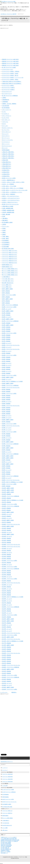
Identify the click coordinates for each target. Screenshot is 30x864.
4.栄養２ (4, 230)
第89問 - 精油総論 (6, 466)
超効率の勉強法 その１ (7, 264)
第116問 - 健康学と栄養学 (8, 520)
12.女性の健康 (5, 246)
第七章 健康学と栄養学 (7, 222)
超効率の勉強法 (5, 815)
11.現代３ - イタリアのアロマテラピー (11, 200)
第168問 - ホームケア (7, 625)
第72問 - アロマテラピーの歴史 (9, 431)
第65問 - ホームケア (6, 417)
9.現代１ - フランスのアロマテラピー (10, 196)
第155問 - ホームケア (7, 598)
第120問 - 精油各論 (6, 528)
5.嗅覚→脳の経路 (6, 214)
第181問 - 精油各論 (6, 651)
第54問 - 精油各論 (6, 395)
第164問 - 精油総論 (6, 617)
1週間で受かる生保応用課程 (6, 845)
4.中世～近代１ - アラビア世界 (9, 186)
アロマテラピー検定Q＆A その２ (9, 256)
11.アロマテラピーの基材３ (8, 89)
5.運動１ (4, 232)
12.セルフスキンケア (7, 91)
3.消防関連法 (5, 101)
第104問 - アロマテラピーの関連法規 (10, 496)
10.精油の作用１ (6, 170)
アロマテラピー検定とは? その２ (9, 252)
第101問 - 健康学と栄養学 (8, 490)
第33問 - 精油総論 (6, 353)
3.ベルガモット (5, 113)
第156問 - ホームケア (7, 600)
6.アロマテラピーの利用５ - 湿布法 (10, 79)
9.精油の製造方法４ (6, 168)
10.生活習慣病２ (6, 242)
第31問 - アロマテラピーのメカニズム (10, 349)
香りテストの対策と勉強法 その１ (10, 268)
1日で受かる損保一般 (5, 847)
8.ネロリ (4, 123)
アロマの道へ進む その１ (8, 278)
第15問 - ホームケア (6, 317)
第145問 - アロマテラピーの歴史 (9, 578)
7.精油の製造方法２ (6, 164)
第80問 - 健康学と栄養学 (7, 447)
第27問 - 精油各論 (6, 341)
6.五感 (3, 216)
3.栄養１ (4, 228)
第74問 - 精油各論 (6, 435)
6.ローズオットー (6, 119)
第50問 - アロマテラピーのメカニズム (10, 387)
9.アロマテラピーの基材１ (8, 85)
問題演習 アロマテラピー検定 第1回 (10, 59)
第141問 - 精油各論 (6, 570)
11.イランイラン (5, 129)
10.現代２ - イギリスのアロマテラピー (11, 198)
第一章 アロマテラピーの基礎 (9, 67)
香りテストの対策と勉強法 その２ (10, 270)
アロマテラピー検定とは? (7, 810)
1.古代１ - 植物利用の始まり (8, 180)
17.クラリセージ (6, 141)
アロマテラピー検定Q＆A (7, 813)
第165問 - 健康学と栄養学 (8, 619)
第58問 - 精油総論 (6, 403)
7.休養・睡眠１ (5, 236)
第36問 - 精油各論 (6, 359)
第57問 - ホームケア (6, 401)
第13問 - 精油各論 (6, 313)
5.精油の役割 (5, 160)
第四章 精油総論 (5, 150)
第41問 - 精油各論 (6, 369)
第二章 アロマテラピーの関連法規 (10, 95)
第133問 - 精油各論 (6, 554)
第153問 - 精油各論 (6, 594)
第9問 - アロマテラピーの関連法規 (10, 305)
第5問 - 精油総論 (6, 296)
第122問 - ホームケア (7, 532)
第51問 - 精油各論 (6, 389)
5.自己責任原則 (5, 105)
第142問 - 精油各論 (6, 572)
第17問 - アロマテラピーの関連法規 (10, 321)
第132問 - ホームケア (7, 552)
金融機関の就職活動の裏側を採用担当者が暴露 (10, 839)
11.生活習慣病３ (5, 244)
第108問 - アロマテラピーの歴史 (9, 504)
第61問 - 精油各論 (6, 409)
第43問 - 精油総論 (6, 373)
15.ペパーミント (6, 137)
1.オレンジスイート (6, 109)
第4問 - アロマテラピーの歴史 (9, 294)
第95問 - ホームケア (6, 478)
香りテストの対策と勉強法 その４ (10, 274)
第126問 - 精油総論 (6, 540)
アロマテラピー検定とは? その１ (9, 250)
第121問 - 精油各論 (6, 530)
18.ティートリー (6, 143)
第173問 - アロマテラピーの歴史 (9, 635)
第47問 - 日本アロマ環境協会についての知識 (12, 381)
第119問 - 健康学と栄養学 (8, 526)
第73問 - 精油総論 (6, 433)
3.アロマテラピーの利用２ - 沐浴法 (10, 73)
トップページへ (3, 692)
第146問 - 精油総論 (6, 580)
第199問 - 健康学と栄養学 (8, 687)
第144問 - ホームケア (7, 576)
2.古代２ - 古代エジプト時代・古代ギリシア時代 (13, 182)
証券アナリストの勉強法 (5, 851)
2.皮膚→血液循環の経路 (7, 208)
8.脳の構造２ (5, 220)
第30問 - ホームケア (6, 347)
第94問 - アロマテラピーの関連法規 (10, 476)
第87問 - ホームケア (6, 462)
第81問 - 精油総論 (6, 449)
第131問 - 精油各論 (6, 550)
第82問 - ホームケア (6, 451)
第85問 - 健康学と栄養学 (7, 457)
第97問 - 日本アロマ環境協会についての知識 (12, 482)
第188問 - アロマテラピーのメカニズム (11, 665)
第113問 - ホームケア (7, 514)
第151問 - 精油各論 (6, 590)
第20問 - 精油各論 (6, 327)
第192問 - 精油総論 (6, 673)
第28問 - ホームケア (6, 343)
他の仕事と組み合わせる (7, 282)
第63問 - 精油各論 (6, 413)
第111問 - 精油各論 (6, 510)
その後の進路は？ (6, 276)
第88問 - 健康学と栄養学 (7, 464)
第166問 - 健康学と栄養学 (8, 621)
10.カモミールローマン (7, 127)
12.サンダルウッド (6, 131)
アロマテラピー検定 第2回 (7, 776)
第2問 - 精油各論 (6, 290)
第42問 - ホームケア (6, 371)
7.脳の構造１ (5, 218)
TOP (8, 14)
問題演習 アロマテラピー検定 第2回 (10, 61)
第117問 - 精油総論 (6, 522)
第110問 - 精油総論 (6, 508)
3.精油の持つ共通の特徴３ (8, 156)
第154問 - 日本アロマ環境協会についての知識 (12, 596)
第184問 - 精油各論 (6, 657)
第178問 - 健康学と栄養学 (8, 645)
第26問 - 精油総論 (6, 339)
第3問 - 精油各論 (6, 292)
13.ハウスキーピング (7, 93)
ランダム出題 (4, 785)
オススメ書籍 (4, 827)
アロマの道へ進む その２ (8, 280)
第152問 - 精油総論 (6, 592)
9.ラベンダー (5, 125)
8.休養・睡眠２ (5, 238)
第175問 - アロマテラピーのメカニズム (11, 639)
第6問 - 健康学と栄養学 (7, 298)
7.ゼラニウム (5, 121)
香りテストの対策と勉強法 (7, 818)
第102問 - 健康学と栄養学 (8, 492)
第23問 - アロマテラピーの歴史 (9, 333)
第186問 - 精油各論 (6, 661)
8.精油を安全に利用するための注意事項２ (11, 83)
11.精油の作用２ (5, 172)
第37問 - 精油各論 (6, 361)
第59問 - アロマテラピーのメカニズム (10, 405)
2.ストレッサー (5, 226)
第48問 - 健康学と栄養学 (7, 383)
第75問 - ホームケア (6, 437)
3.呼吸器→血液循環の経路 (8, 210)
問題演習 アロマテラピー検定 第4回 (10, 65)
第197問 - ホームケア (7, 683)
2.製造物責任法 (5, 99)
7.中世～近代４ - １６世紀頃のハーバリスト (12, 192)
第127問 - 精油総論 (6, 542)
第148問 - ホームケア (7, 584)
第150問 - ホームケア (7, 588)
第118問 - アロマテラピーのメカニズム (11, 524)
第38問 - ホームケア (6, 363)
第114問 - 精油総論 (6, 516)
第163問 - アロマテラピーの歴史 (9, 614)
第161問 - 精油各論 (6, 610)
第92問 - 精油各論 (6, 472)
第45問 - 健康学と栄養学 (7, 377)
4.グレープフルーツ (6, 115)
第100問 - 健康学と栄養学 (8, 488)
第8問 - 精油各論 (6, 303)
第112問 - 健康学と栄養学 (8, 512)
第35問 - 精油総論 (6, 357)
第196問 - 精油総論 (6, 681)
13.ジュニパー (5, 133)
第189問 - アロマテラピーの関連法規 (10, 667)
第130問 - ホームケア (7, 548)
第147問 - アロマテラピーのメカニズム (11, 582)
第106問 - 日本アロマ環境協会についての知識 (12, 500)
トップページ (4, 767)
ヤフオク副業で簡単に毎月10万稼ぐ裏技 (9, 838)
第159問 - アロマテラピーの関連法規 (10, 606)
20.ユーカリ (5, 148)
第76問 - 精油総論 (6, 439)
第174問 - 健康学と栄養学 (8, 637)
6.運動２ (4, 234)
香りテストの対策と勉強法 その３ (10, 272)
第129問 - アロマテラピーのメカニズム (11, 546)
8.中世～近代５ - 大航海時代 (8, 194)
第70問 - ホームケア (6, 427)
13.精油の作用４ (6, 176)
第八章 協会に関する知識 (8, 248)
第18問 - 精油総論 (6, 323)
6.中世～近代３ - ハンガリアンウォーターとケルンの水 (14, 190)
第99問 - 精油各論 (6, 486)
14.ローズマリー (6, 135)
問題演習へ (14, 692)
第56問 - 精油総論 (6, 399)
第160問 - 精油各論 (6, 608)
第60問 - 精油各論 (6, 407)
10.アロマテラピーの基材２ (8, 87)
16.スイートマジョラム (7, 139)
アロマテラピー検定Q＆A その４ (9, 260)
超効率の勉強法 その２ (7, 266)
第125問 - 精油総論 (6, 538)
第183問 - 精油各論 (6, 655)
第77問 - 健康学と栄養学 (7, 441)
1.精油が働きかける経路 (7, 206)
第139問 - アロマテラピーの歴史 (9, 566)
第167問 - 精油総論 (6, 623)
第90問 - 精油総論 (6, 468)
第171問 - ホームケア (7, 631)
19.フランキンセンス (7, 146)
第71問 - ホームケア (6, 429)
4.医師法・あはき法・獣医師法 (9, 103)
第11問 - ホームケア (6, 309)
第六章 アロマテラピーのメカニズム (10, 204)
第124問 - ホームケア (7, 536)
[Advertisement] (15, 44)
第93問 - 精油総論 (6, 474)
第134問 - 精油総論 (6, 556)
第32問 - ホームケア (6, 351)
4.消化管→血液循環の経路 (8, 212)
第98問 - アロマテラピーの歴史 (9, 484)
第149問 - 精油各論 (6, 586)
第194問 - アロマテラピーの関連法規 (10, 677)
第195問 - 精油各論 (6, 679)
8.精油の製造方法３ (6, 166)
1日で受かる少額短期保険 (6, 846)
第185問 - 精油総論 (6, 659)
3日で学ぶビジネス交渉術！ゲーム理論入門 (9, 841)
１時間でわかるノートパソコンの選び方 (8, 837)
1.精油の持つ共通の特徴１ (8, 152)
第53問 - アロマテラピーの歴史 (9, 393)
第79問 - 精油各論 (6, 445)
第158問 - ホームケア (7, 604)
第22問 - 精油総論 (6, 331)
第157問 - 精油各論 (6, 602)
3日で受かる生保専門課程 (6, 843)
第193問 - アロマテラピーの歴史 (9, 675)
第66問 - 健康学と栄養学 (7, 419)
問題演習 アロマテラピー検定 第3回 (10, 63)
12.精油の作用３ (6, 174)
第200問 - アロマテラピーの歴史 (9, 689)
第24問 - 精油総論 (6, 335)
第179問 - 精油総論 (6, 647)
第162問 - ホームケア (7, 612)
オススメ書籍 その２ (7, 286)
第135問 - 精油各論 (6, 558)
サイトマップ (4, 770)
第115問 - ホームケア (7, 518)
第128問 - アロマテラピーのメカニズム (11, 544)
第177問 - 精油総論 (6, 643)
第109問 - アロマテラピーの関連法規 (10, 506)
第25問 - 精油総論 (6, 337)
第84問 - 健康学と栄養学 (7, 455)
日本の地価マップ (4, 852)
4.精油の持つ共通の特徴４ (8, 158)
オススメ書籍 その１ (7, 284)
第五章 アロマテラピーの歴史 (9, 178)
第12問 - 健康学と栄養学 (7, 311)
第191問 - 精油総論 (6, 671)
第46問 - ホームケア (6, 379)
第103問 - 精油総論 (6, 494)
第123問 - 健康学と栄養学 (8, 534)
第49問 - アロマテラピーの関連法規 (10, 385)
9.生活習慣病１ (5, 240)
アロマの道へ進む (5, 822)
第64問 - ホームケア (6, 415)
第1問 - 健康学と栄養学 (7, 288)
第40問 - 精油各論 (6, 367)
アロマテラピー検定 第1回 (7, 774)
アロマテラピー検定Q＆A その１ (9, 254)
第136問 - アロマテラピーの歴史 (9, 560)
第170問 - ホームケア (7, 629)
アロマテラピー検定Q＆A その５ (9, 262)
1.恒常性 (4, 224)
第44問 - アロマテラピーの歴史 (9, 375)
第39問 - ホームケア (6, 365)
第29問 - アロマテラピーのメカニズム (10, 345)
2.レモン (4, 111)
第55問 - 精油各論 (6, 397)
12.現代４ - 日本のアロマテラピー (10, 202)
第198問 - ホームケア (7, 685)
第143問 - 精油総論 (6, 574)
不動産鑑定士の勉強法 (5, 850)
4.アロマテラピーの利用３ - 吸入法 (10, 75)
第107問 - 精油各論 (6, 502)
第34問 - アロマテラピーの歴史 (9, 355)
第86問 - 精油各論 (6, 460)
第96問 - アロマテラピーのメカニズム (10, 480)
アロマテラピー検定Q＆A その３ (9, 258)
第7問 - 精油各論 (6, 300)
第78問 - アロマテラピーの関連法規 (10, 443)
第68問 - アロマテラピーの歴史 (9, 423)
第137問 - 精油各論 (6, 562)
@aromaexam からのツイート (7, 761)
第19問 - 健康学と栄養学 (7, 325)
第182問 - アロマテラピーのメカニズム (11, 653)
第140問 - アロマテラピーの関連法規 (10, 568)
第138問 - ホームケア (7, 564)
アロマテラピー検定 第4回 (7, 781)
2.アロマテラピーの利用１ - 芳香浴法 (10, 71)
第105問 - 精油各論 (6, 498)
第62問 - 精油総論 (6, 411)
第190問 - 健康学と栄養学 (8, 669)
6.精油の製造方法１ (6, 162)
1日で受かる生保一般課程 (6, 842)
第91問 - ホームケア (6, 470)
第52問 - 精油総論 (6, 391)
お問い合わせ (4, 830)
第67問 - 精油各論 (6, 421)
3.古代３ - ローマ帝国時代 (8, 184)
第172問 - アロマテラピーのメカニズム (11, 633)
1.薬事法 (4, 97)
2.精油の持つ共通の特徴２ (8, 154)
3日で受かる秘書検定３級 (6, 849)
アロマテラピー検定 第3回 (7, 779)
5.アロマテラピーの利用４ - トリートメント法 (12, 77)
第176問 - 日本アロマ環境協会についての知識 (12, 641)
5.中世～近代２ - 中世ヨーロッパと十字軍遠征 (12, 188)
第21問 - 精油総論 (6, 329)
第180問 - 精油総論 (6, 649)
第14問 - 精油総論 (6, 315)
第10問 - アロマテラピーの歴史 (9, 307)
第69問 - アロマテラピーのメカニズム (10, 425)
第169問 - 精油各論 (6, 627)
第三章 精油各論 (5, 107)
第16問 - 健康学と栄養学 (7, 319)
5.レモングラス (5, 117)
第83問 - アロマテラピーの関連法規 (10, 453)
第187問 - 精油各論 (6, 663)
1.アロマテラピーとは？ (7, 69)
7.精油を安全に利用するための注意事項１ (11, 81)
